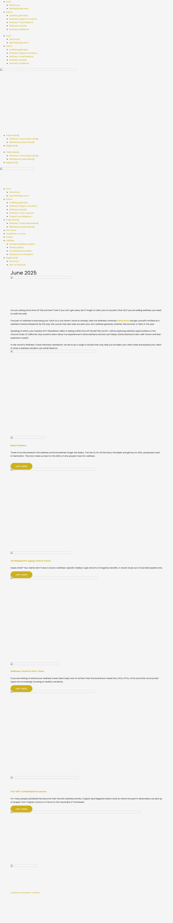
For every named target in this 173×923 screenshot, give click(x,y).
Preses (9, 237)
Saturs (9, 12)
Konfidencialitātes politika (22, 244)
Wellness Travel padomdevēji (23, 138)
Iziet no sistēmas (17, 264)
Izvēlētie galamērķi (18, 15)
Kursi (8, 1)
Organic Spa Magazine (20, 216)
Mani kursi (14, 261)
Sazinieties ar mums (16, 233)
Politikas (10, 240)
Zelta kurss (14, 5)
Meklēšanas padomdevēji (21, 142)
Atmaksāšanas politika (20, 250)
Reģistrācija (12, 145)
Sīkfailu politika (16, 247)
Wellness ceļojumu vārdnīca (23, 19)
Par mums (11, 230)
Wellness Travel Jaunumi (21, 213)
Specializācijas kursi (18, 8)
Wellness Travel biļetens (21, 22)
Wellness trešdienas (19, 29)
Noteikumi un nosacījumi (21, 254)
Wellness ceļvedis (18, 25)
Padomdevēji (12, 135)
